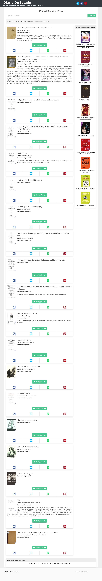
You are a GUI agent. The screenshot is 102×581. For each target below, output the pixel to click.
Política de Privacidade (81, 572)
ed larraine (53, 563)
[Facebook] (81, 3)
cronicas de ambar (43, 563)
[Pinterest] (85, 3)
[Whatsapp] (48, 50)
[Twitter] (77, 3)
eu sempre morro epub (63, 563)
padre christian (33, 563)
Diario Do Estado (17, 2)
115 (72, 563)
